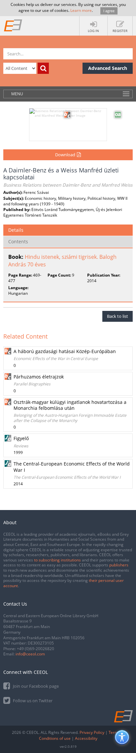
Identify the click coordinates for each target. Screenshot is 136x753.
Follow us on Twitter (32, 701)
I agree (109, 10)
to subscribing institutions (57, 560)
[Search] (43, 68)
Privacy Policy (92, 732)
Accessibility (86, 738)
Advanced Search (107, 68)
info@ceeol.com (30, 654)
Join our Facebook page (35, 686)
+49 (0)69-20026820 (35, 648)
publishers (118, 565)
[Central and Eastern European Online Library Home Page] (13, 25)
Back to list (117, 316)
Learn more (81, 10)
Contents (18, 241)
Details (15, 230)
